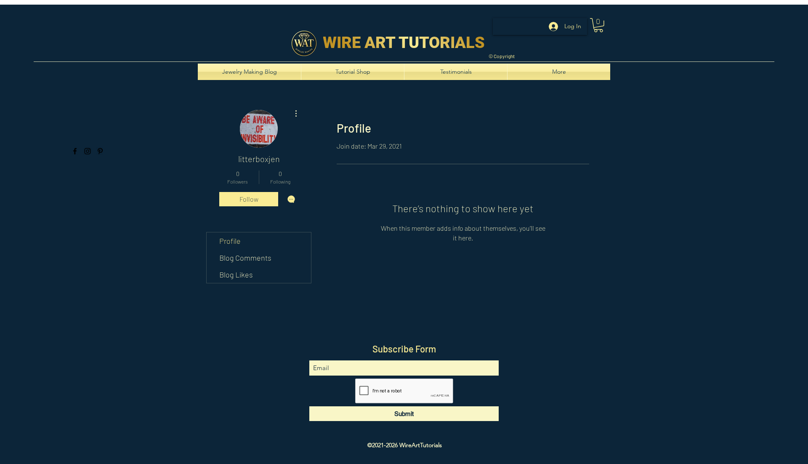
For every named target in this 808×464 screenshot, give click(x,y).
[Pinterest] (100, 151)
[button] (598, 25)
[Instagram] (87, 151)
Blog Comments (245, 257)
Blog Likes (236, 274)
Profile (230, 240)
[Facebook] (75, 151)
